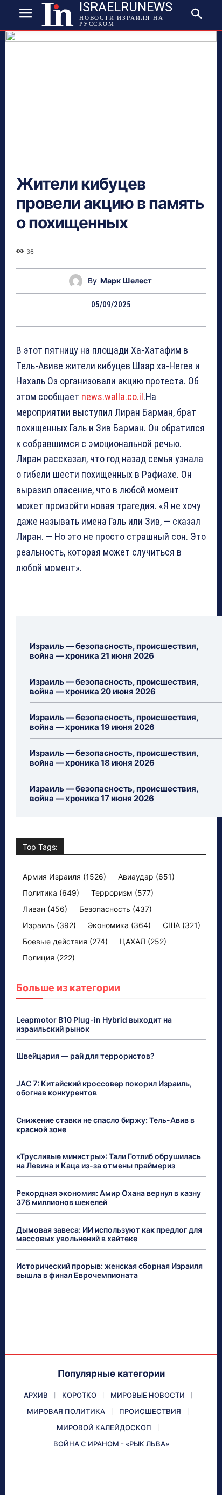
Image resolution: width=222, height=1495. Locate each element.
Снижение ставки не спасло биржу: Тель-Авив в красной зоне (105, 1124)
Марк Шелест (126, 280)
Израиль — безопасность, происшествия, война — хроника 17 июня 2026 (114, 793)
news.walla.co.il (112, 396)
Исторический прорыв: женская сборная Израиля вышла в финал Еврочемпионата (109, 1270)
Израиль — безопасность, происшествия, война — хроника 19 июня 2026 (114, 722)
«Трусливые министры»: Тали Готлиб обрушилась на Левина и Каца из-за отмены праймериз (108, 1161)
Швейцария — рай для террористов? (85, 1055)
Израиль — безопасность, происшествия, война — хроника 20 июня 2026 (114, 686)
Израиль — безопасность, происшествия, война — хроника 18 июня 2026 (114, 758)
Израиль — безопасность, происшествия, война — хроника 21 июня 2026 (114, 651)
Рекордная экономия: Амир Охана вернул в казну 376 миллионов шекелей (108, 1197)
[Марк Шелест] (78, 281)
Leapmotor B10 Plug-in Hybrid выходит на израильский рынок (94, 1024)
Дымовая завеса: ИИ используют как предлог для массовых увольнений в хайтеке (109, 1234)
